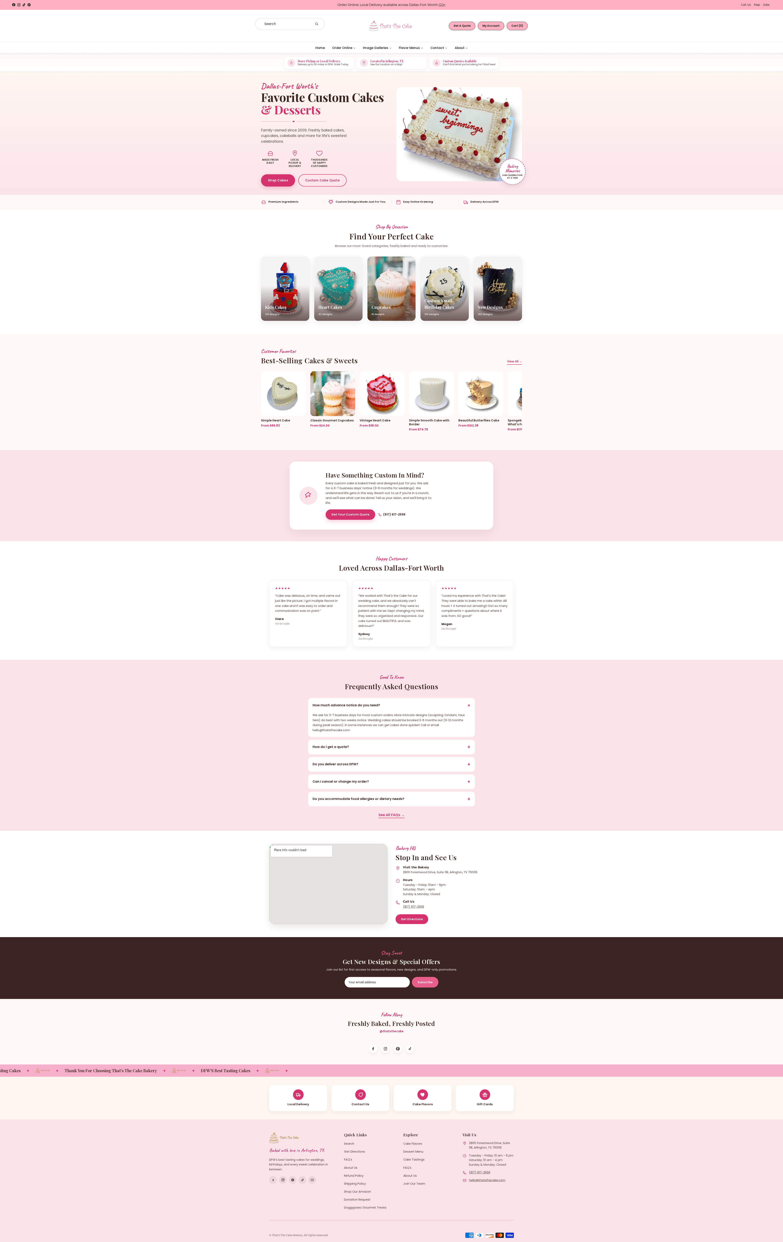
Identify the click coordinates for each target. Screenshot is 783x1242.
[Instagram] (385, 1048)
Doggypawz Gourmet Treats (365, 1207)
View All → (514, 361)
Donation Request (357, 1200)
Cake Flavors (412, 1144)
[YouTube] (312, 1180)
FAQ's (348, 1160)
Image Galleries (375, 48)
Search (349, 1144)
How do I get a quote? (391, 747)
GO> (442, 5)
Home (320, 48)
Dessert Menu (413, 1152)
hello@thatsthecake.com (487, 1180)
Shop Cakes (278, 180)
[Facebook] (373, 1048)
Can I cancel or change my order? (391, 782)
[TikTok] (410, 1048)
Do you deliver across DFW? (391, 764)
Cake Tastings (414, 1160)
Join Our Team (414, 1184)
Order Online (342, 48)
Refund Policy (354, 1176)
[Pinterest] (397, 1048)
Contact (437, 48)
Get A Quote (462, 26)
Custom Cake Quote (322, 180)
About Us (350, 1168)
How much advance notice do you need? (392, 705)
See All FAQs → (391, 814)
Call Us (746, 5)
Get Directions (412, 919)
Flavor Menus (409, 48)
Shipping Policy (355, 1184)
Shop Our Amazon (357, 1192)
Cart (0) (517, 26)
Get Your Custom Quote (350, 514)
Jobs (766, 5)
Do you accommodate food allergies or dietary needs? (391, 799)
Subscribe (425, 982)
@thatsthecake (392, 1031)
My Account (491, 26)
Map (757, 5)
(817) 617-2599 (394, 514)
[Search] (316, 24)
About (459, 48)
